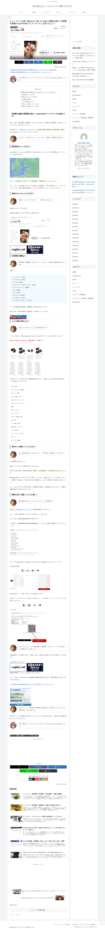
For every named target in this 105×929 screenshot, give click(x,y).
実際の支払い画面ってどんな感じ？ (31, 106)
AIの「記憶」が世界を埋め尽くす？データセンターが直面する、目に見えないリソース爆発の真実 (83, 56)
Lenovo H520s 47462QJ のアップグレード (83, 63)
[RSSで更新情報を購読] (46, 779)
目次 (36, 89)
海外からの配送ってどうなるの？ (30, 104)
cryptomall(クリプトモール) (26, 129)
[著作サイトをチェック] (30, 779)
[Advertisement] (38, 750)
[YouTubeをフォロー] (36, 779)
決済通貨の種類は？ (27, 99)
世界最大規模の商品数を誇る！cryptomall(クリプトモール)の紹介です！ (39, 92)
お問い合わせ (75, 924)
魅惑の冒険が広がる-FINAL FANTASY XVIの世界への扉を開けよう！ (83, 75)
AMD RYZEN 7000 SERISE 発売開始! (83, 80)
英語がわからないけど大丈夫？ (30, 97)
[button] (57, 62)
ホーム (56, 924)
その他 (20, 735)
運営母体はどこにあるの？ (29, 94)
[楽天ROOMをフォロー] (40, 779)
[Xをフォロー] (33, 779)
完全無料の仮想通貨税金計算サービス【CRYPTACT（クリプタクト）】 (30, 72)
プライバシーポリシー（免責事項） (88, 924)
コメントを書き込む (38, 910)
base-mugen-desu (84, 143)
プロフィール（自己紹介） (65, 924)
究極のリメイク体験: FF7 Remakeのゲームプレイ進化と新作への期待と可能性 (83, 69)
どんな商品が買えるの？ (28, 101)
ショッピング (13, 735)
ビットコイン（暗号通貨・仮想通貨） (31, 735)
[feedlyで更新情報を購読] (43, 779)
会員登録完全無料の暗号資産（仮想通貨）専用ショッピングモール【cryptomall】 (33, 70)
